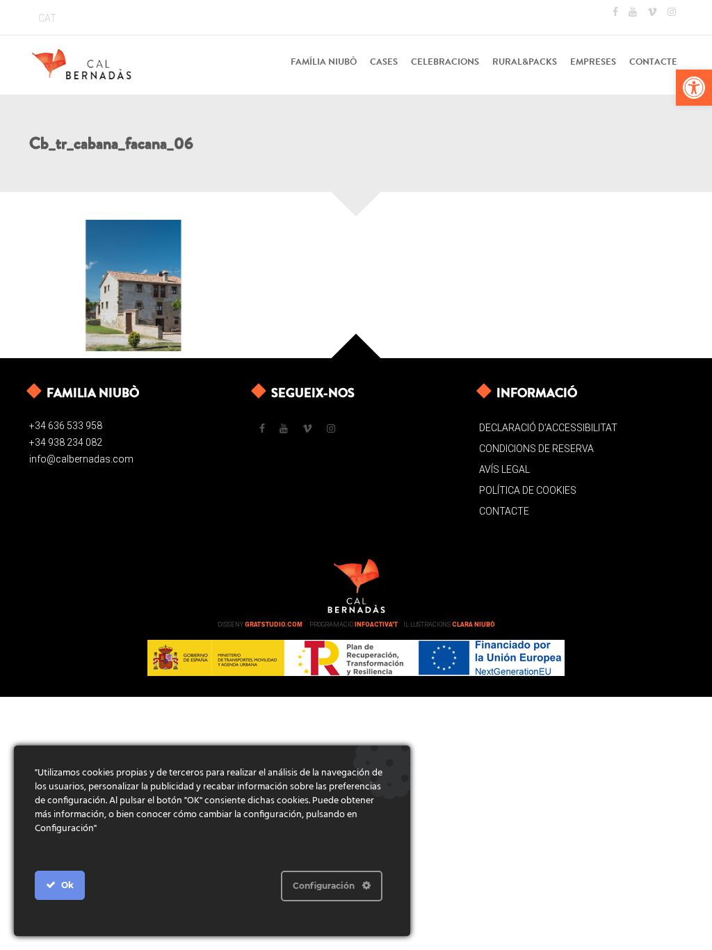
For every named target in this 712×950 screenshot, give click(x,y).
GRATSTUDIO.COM (273, 624)
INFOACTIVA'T (376, 624)
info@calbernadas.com (81, 459)
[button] (694, 88)
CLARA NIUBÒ (473, 624)
